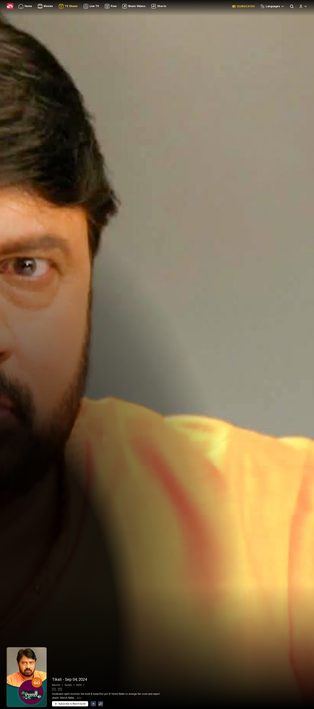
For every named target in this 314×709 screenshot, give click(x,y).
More (79, 698)
